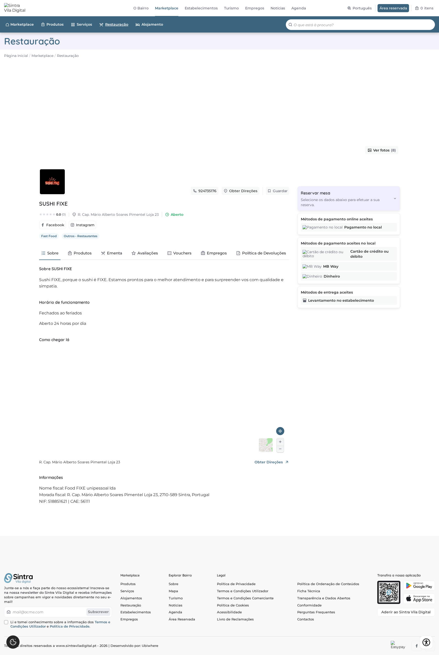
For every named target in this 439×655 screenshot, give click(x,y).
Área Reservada (182, 619)
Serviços (84, 24)
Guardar (280, 191)
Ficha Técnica (308, 591)
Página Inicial (16, 56)
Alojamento (152, 24)
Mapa (173, 591)
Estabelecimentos (135, 612)
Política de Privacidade (69, 626)
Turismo (176, 598)
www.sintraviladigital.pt (76, 646)
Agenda (175, 612)
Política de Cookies (233, 605)
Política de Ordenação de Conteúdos (328, 584)
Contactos (305, 619)
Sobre (173, 584)
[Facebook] (417, 646)
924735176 (207, 191)
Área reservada (393, 8)
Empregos (129, 619)
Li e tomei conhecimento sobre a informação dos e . (60, 624)
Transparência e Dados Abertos (323, 598)
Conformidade (309, 605)
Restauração (116, 24)
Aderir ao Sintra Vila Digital (406, 612)
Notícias (175, 605)
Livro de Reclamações (235, 619)
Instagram (85, 225)
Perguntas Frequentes (316, 612)
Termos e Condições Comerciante (245, 598)
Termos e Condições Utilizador (242, 591)
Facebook (55, 225)
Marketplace (22, 24)
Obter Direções (243, 191)
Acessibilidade (229, 612)
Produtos (55, 24)
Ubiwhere (150, 646)
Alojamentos (131, 598)
